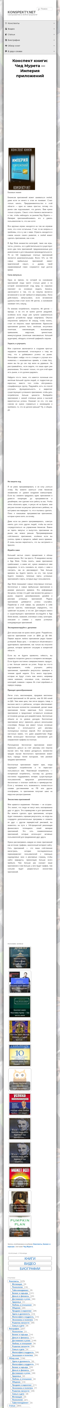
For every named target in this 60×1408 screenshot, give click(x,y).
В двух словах (15, 51)
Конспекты (13, 23)
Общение (16, 1307)
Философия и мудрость (23, 1316)
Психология (17, 1287)
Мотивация (17, 1284)
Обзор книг (14, 45)
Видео (11, 29)
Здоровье (16, 1302)
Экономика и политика (22, 1319)
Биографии (14, 40)
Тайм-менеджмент (20, 1290)
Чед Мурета (28, 1246)
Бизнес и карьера (20, 1293)
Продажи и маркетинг (22, 1310)
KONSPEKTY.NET (22, 12)
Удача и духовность (21, 1313)
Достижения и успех (21, 1299)
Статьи (11, 34)
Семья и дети (18, 1325)
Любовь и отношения (22, 1304)
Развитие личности (20, 1322)
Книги (30, 1258)
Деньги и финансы (20, 1296)
